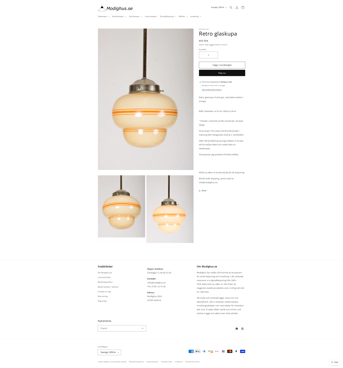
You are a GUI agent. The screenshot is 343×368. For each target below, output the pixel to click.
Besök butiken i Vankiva (108, 287)
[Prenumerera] (142, 328)
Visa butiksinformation (212, 89)
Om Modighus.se (105, 272)
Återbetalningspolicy (136, 362)
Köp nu (222, 73)
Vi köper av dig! (104, 291)
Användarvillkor (166, 362)
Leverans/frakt (104, 277)
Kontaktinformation (193, 362)
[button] (103, 16)
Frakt (212, 45)
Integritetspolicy (152, 362)
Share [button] (204, 190)
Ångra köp (102, 301)
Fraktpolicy (179, 362)
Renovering (103, 296)
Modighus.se (107, 362)
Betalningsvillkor (105, 282)
